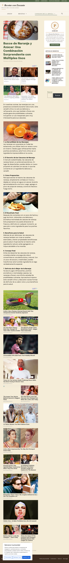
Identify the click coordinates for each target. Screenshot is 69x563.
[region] (17, 551)
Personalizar (8, 557)
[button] (62, 14)
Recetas (21, 14)
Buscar (49, 92)
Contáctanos (53, 558)
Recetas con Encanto (14, 5)
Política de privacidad (44, 558)
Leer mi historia (55, 44)
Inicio (9, 14)
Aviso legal (65, 558)
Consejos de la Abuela (44, 14)
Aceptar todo (26, 557)
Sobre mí (60, 558)
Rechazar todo (17, 557)
